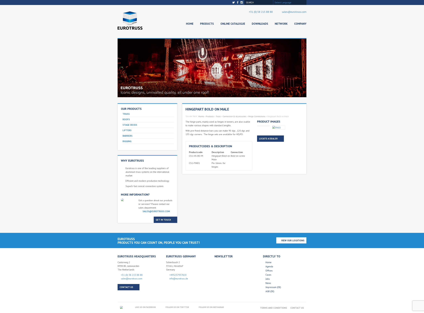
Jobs (267, 278)
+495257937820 (177, 274)
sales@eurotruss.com (294, 11)
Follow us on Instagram (211, 307)
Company (300, 24)
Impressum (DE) (273, 287)
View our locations (292, 240)
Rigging (127, 141)
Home (189, 24)
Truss (126, 113)
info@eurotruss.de (178, 278)
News (268, 283)
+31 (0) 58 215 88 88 (261, 11)
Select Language (283, 2)
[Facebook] (238, 2)
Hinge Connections (256, 116)
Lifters (127, 130)
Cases (268, 274)
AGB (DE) (269, 291)
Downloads (260, 24)
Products (207, 24)
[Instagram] (242, 2)
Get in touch (163, 219)
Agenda (269, 266)
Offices (269, 270)
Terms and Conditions (273, 307)
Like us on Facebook (145, 307)
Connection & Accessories (234, 116)
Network (281, 24)
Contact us (126, 287)
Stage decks (130, 124)
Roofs (126, 119)
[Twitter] (234, 2)
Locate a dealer (268, 138)
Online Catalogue (232, 24)
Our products (131, 109)
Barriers (127, 135)
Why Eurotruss (132, 160)
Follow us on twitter (177, 307)
